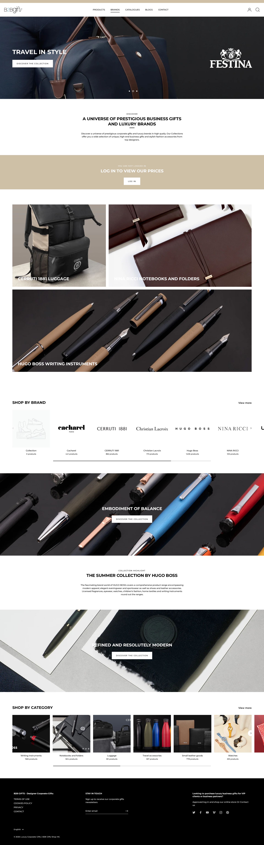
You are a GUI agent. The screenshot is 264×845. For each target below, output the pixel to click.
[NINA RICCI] (233, 428)
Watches (232, 755)
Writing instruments (31, 755)
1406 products (192, 454)
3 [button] (137, 91)
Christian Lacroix (152, 450)
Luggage (111, 755)
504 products (71, 759)
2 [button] (133, 91)
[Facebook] (200, 812)
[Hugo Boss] (192, 428)
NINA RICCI (233, 450)
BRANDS (115, 9)
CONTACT (163, 9)
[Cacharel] (71, 428)
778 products (192, 759)
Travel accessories (152, 755)
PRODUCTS (99, 9)
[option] (132, 58)
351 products (111, 759)
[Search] (258, 10)
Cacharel (71, 450)
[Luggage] (112, 733)
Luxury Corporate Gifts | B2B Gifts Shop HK (40, 837)
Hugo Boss (192, 450)
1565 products (31, 759)
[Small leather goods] (192, 733)
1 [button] (129, 91)
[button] (13, 428)
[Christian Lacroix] (152, 428)
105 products (233, 454)
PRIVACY (18, 807)
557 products (152, 759)
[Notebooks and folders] (71, 733)
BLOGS (149, 9)
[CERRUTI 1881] (112, 428)
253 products (233, 759)
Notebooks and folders (71, 755)
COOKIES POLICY (23, 803)
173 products (152, 454)
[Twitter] (194, 812)
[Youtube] (207, 812)
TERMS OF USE (22, 799)
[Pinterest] (227, 812)
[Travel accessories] (152, 733)
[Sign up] (126, 811)
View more (245, 403)
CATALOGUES (132, 9)
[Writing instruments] (31, 733)
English (17, 829)
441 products (71, 454)
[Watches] (233, 733)
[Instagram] (220, 812)
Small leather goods (192, 755)
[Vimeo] (214, 812)
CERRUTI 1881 (112, 450)
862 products (112, 454)
